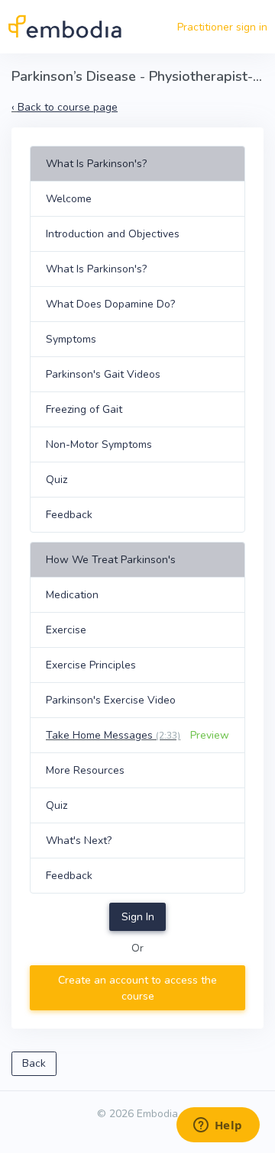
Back (34, 1063)
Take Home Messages (113, 735)
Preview (209, 735)
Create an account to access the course (137, 988)
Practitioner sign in (222, 27)
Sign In (137, 917)
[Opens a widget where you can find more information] (218, 1126)
